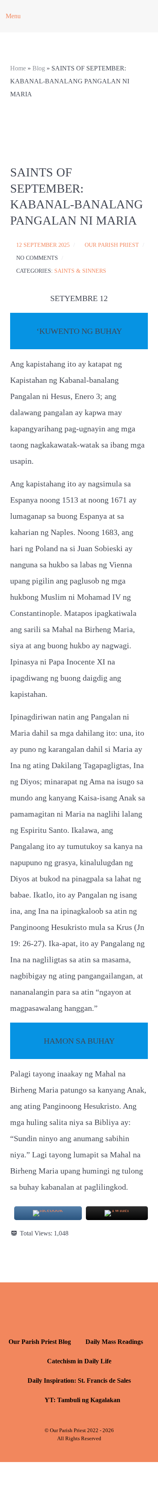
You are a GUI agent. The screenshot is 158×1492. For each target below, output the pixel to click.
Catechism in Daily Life (79, 1361)
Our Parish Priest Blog (40, 1341)
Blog (38, 68)
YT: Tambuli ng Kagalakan (82, 1399)
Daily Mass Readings (114, 1341)
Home (18, 68)
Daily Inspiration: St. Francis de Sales (79, 1380)
